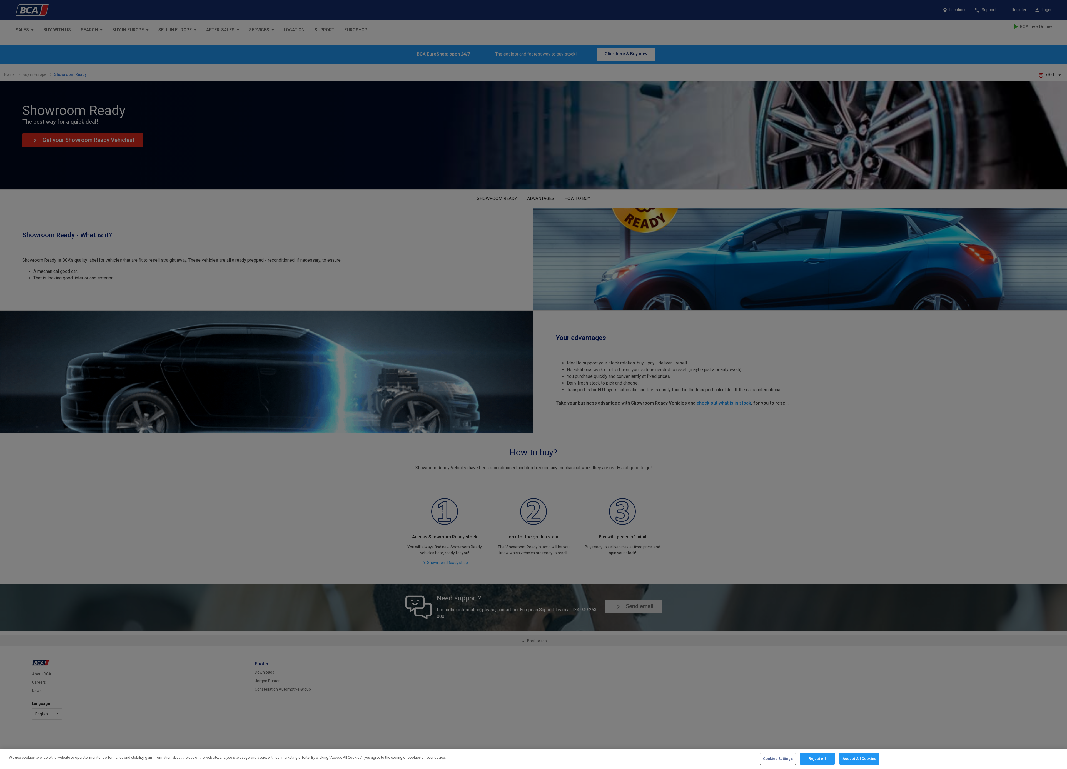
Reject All (817, 758)
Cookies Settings (778, 758)
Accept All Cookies (859, 758)
